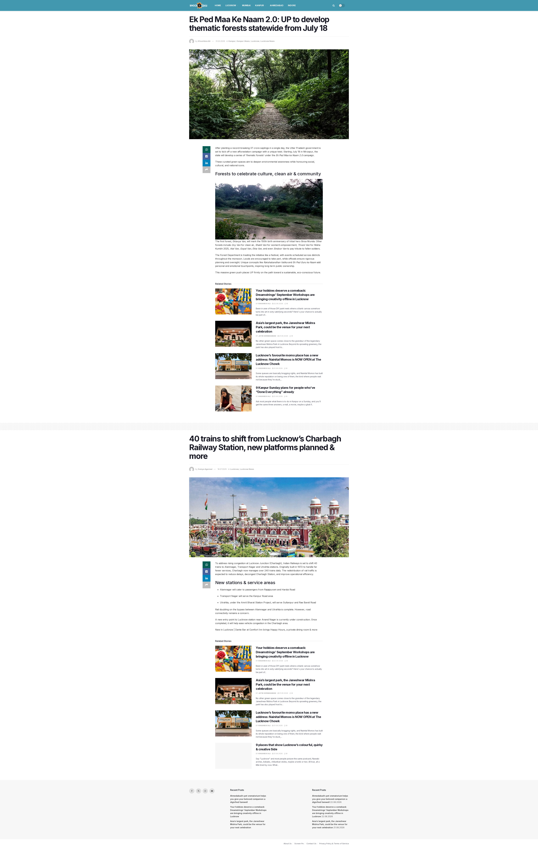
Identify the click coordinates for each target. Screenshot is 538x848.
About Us (288, 843)
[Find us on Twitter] (198, 790)
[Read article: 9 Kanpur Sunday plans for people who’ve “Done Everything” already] (233, 399)
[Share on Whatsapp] (206, 149)
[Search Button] (334, 5)
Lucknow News (267, 41)
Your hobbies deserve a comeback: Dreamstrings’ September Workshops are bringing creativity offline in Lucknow (285, 295)
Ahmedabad (276, 5)
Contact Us (311, 843)
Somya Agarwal (205, 469)
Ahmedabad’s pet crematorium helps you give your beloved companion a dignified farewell (248, 799)
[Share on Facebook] (206, 156)
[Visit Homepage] (199, 5)
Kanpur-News (243, 41)
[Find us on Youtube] (212, 790)
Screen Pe (299, 843)
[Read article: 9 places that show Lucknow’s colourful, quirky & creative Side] (233, 756)
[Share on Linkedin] (206, 163)
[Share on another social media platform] (206, 169)
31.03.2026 (220, 41)
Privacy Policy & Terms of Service (334, 843)
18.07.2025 (222, 469)
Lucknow (230, 5)
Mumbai (246, 5)
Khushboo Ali (204, 41)
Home (218, 5)
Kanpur (259, 5)
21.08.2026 (283, 336)
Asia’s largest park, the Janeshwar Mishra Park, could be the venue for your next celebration (285, 327)
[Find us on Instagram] (205, 790)
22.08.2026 (278, 304)
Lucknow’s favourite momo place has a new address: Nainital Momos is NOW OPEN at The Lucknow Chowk (288, 359)
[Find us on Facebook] (191, 790)
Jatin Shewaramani (267, 336)
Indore (292, 5)
